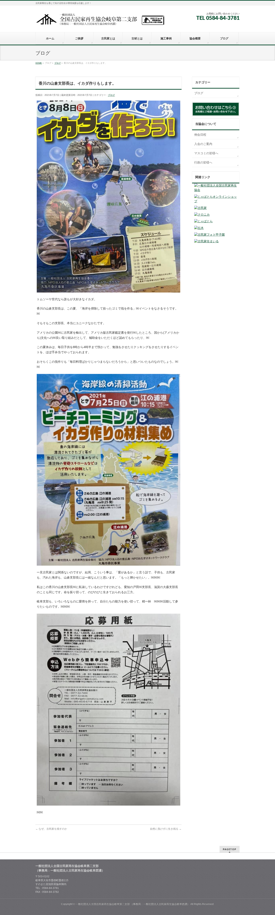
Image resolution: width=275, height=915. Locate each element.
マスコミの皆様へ (206, 153)
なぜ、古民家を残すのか (51, 828)
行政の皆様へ (203, 162)
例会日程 (200, 134)
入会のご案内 (203, 144)
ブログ (111, 95)
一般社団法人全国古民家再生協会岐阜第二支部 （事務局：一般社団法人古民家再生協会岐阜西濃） (133, 904)
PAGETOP (229, 849)
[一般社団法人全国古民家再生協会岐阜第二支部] (99, 21)
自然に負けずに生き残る (166, 828)
